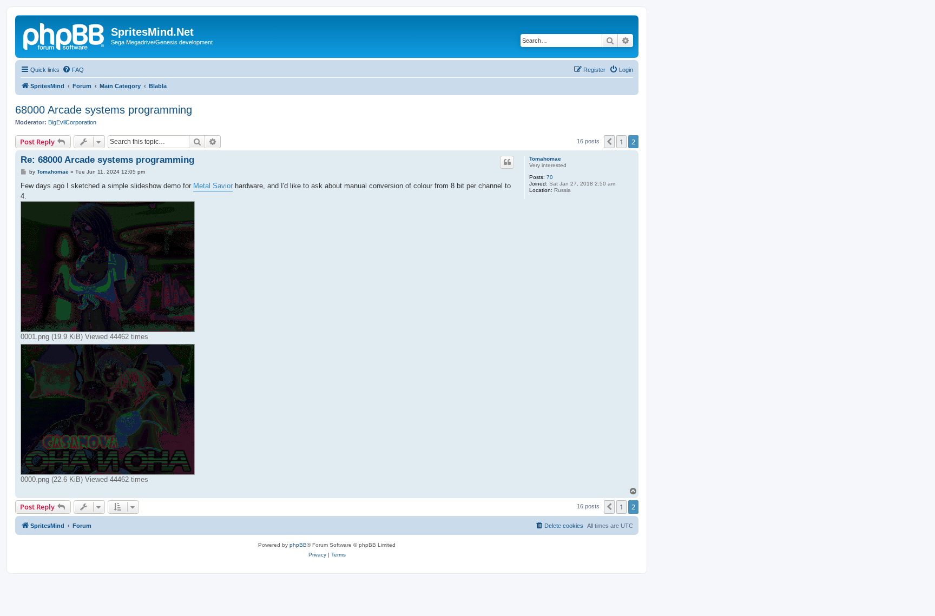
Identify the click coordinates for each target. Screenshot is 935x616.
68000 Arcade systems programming (103, 110)
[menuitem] (73, 69)
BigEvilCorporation (72, 122)
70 (549, 177)
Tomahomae (545, 159)
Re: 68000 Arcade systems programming (107, 160)
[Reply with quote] (507, 162)
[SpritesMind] (64, 35)
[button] (609, 141)
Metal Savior (213, 186)
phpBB (298, 545)
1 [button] (621, 142)
